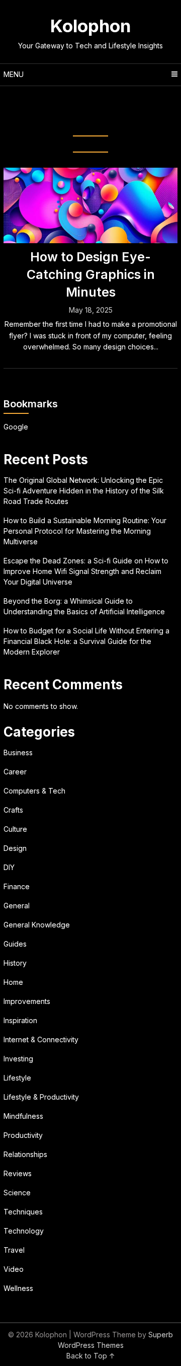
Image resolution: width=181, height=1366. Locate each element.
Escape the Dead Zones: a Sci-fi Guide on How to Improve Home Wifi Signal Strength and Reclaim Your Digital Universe (86, 571)
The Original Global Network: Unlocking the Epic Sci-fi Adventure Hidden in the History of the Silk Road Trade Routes (84, 491)
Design (15, 848)
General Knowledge (37, 924)
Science (17, 1192)
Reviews (18, 1173)
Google (16, 426)
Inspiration (20, 1020)
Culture (15, 829)
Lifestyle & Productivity (41, 1097)
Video (14, 1269)
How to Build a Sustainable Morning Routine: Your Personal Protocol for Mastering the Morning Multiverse (85, 531)
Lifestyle (17, 1077)
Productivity (23, 1135)
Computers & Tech (34, 790)
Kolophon (90, 25)
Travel (14, 1250)
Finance (17, 886)
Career (15, 771)
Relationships (25, 1154)
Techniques (23, 1211)
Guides (15, 944)
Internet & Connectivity (41, 1039)
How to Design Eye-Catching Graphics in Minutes (91, 274)
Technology (24, 1231)
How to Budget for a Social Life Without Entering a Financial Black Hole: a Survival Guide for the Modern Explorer (86, 641)
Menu (14, 74)
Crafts (13, 810)
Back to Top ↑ (90, 1355)
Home (13, 982)
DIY (9, 867)
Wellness (18, 1288)
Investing (18, 1058)
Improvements (27, 1001)
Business (18, 752)
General (17, 905)
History (15, 963)
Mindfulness (23, 1116)
